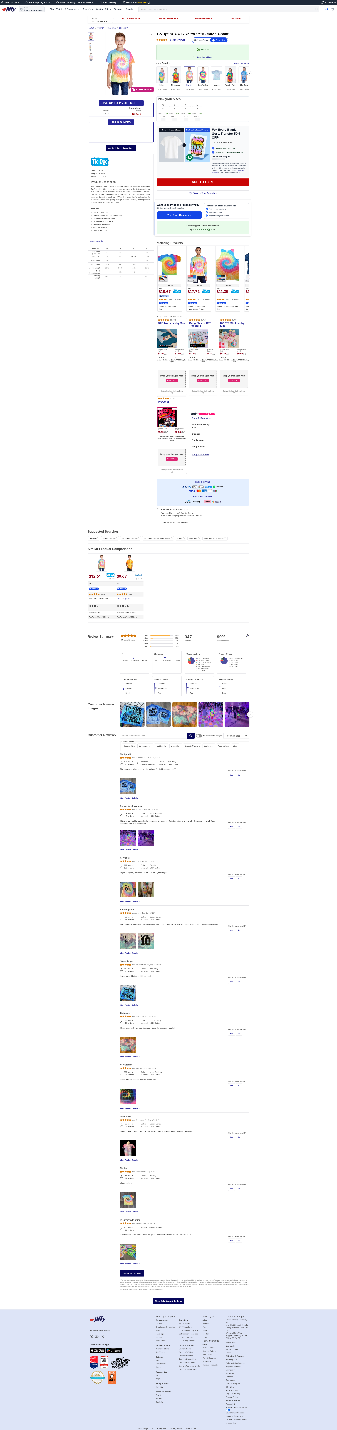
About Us (230, 1373)
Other (235, 746)
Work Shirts (161, 1341)
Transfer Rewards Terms (236, 1407)
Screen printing (145, 746)
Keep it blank (223, 746)
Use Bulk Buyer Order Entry (120, 148)
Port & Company (209, 1358)
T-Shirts (159, 1324)
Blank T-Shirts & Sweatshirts (64, 9)
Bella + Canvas (208, 1348)
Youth (204, 1330)
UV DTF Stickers (186, 1337)
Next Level (207, 1355)
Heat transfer (161, 746)
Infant (204, 1337)
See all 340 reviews (132, 1273)
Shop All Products (210, 1365)
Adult (204, 1320)
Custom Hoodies (186, 1356)
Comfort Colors (209, 1351)
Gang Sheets (198, 446)
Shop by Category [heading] (165, 1316)
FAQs (228, 1353)
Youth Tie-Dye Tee (123, 598)
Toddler (205, 1334)
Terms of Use (190, 1429)
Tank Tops (160, 1334)
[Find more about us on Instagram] (96, 1336)
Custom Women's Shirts (189, 1366)
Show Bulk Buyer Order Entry (168, 1301)
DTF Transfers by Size (188, 1330)
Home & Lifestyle (163, 1392)
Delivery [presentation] (236, 18)
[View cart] (332, 9)
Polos (158, 1330)
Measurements (96, 241)
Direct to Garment (192, 746)
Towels (159, 1395)
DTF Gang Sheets (187, 1341)
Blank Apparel (162, 1320)
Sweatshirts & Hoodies (165, 1327)
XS (163, 105)
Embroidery (175, 746)
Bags (158, 1379)
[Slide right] (249, 73)
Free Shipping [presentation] (168, 18)
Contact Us (231, 1346)
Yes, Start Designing (179, 215)
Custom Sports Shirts (188, 1369)
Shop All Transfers (201, 418)
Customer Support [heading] (235, 1316)
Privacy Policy (232, 1397)
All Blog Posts (232, 1390)
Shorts (158, 1367)
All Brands (206, 1361)
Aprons (159, 1398)
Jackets (159, 1337)
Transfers (88, 9)
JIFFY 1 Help (232, 1349)
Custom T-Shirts (186, 1352)
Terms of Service (233, 1401)
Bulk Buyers (121, 122)
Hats (158, 1375)
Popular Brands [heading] (210, 1340)
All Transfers (184, 1324)
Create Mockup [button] (144, 89)
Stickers (118, 9)
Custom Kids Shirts (187, 1362)
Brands (129, 9)
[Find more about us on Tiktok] (102, 1336)
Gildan (205, 1344)
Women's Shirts (162, 1349)
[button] (120, 63)
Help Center (231, 1342)
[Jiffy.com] (9, 9)
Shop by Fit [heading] (208, 1316)
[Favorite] (150, 34)
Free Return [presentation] (203, 18)
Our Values (231, 1380)
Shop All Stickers (200, 454)
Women (205, 1324)
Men (204, 1327)
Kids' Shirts (160, 1352)
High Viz (159, 1387)
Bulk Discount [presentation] (132, 18)
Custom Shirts (103, 9)
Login (326, 9)
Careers (229, 1377)
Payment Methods (234, 1366)
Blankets (159, 1402)
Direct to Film (129, 746)
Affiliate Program (233, 1383)
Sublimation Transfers (188, 1334)
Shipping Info (231, 1360)
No (239, 775)
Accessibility (231, 1404)
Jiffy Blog (230, 1387)
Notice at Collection (234, 1416)
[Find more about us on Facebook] (91, 1336)
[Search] (316, 9)
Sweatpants (161, 1364)
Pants (158, 1360)
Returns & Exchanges (235, 1363)
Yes (231, 775)
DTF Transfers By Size (201, 426)
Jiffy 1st (164, 296)
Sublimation (198, 440)
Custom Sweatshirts (187, 1359)
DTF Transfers (185, 1327)
